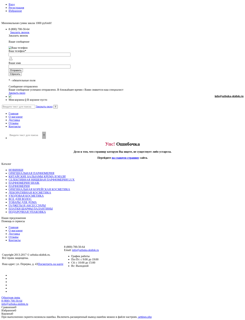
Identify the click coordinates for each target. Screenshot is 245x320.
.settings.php (145, 316)
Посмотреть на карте (50, 264)
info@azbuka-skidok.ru (229, 96)
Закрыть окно (17, 92)
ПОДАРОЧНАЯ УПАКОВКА (27, 211)
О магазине (16, 116)
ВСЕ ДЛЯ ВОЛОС (20, 198)
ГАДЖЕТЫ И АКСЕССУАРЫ (27, 205)
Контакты (15, 126)
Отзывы (13, 123)
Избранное (15, 10)
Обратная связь (10, 297)
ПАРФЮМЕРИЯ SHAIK (24, 182)
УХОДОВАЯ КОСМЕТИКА (26, 195)
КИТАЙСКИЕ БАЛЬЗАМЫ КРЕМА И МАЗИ (37, 176)
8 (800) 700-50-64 (11, 300)
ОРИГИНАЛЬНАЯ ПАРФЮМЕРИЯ (31, 173)
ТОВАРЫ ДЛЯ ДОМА (23, 202)
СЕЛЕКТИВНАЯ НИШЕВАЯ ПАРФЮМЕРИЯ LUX (42, 179)
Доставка (14, 119)
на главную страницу (125, 157)
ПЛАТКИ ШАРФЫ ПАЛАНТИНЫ (31, 208)
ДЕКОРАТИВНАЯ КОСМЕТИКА (30, 192)
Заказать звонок (19, 32)
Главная (13, 113)
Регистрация (16, 7)
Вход (12, 4)
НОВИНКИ (16, 169)
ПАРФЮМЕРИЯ (19, 186)
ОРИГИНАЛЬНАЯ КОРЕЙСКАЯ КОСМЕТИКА (39, 189)
